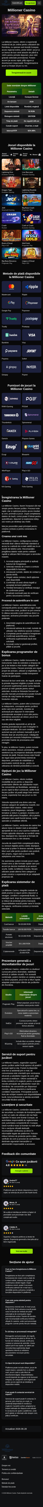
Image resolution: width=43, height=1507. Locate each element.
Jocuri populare (5, 154)
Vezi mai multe (21, 1251)
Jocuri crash (25, 154)
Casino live (15, 154)
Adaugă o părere (21, 1171)
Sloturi (35, 154)
